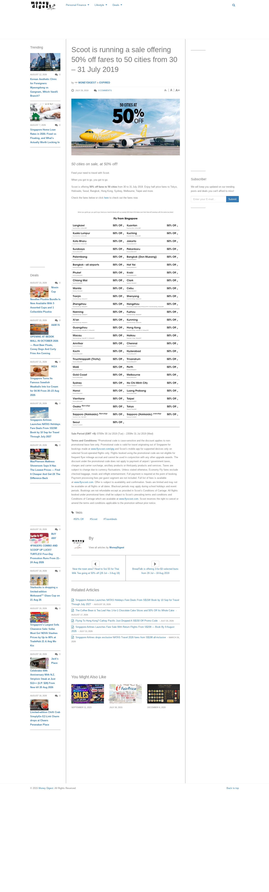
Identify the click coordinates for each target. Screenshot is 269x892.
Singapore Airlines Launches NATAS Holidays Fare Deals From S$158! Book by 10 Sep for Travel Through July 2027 (45, 428)
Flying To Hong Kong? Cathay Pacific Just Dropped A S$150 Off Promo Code (116, 620)
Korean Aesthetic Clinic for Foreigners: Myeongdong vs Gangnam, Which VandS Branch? (44, 87)
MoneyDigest (87, 82)
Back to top (233, 788)
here (106, 197)
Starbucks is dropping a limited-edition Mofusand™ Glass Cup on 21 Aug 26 (45, 593)
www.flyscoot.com (83, 482)
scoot (94, 519)
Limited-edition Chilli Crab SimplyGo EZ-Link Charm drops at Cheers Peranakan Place (45, 718)
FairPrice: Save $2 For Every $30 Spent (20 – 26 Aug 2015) (124, 716)
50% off (79, 519)
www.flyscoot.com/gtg (102, 448)
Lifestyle (99, 4)
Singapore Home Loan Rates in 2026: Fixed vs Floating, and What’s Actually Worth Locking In (45, 135)
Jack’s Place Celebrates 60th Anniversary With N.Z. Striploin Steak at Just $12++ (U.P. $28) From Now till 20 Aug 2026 (44, 672)
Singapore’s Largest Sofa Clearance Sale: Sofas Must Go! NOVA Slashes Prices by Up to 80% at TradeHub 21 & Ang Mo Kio (44, 635)
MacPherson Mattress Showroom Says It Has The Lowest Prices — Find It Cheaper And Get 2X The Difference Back (45, 469)
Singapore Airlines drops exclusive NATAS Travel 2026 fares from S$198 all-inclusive (120, 637)
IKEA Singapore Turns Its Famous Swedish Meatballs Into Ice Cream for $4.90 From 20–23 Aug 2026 (44, 380)
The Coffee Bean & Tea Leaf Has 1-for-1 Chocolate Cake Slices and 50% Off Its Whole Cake (124, 610)
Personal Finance (76, 4)
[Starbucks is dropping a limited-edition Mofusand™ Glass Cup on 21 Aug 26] (39, 579)
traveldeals (111, 519)
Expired (104, 82)
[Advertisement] (134, 24)
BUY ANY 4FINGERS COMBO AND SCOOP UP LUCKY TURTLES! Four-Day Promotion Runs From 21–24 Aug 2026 (45, 548)
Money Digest (46, 788)
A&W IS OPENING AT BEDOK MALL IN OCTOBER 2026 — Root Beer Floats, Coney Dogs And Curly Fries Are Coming (45, 339)
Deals (116, 4)
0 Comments (105, 90)
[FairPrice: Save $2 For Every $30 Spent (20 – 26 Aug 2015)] (125, 693)
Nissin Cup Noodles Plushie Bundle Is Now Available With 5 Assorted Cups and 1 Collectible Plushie (45, 299)
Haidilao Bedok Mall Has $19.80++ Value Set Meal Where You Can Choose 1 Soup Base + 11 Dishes (163, 720)
